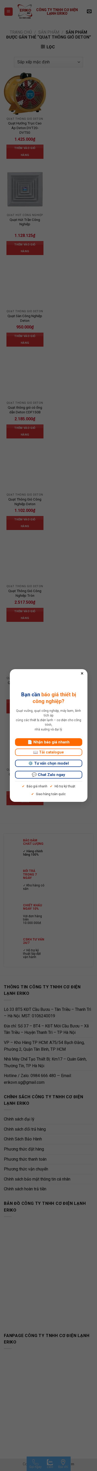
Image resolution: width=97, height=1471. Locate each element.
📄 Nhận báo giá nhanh (48, 742)
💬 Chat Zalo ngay (48, 774)
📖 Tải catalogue (48, 752)
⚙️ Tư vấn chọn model (48, 763)
